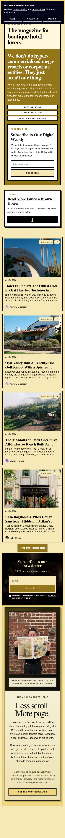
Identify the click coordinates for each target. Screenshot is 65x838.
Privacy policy (20, 9)
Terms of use (38, 9)
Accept (13, 18)
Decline (52, 18)
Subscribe (30, 588)
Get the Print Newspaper (32, 792)
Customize (32, 18)
